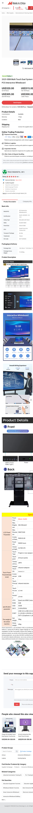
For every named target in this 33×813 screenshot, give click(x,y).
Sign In (4, 193)
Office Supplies (10, 13)
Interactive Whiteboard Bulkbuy (11, 796)
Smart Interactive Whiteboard (11, 792)
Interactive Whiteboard (24, 755)
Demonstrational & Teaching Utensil (23, 13)
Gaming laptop (22, 758)
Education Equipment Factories (11, 783)
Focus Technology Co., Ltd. (22, 806)
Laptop (4, 758)
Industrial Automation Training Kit (12, 775)
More (3, 800)
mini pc (4, 755)
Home (3, 13)
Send (16, 704)
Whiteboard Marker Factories (11, 788)
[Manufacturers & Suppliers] (16, 3)
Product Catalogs (27, 751)
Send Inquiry (17, 102)
